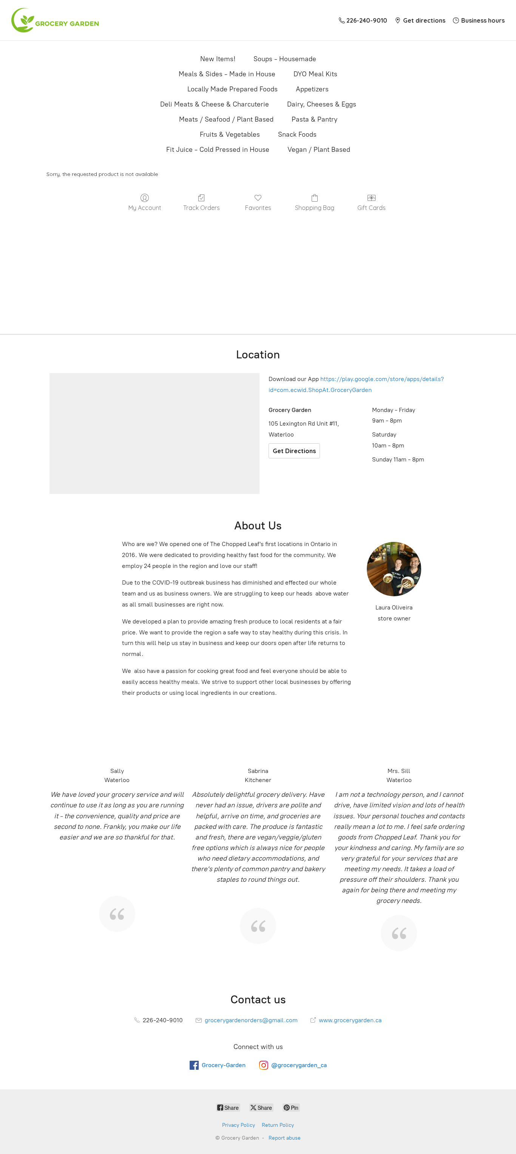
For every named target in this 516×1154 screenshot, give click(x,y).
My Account (144, 207)
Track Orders (201, 207)
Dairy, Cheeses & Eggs (321, 104)
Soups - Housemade (284, 59)
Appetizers (312, 89)
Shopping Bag (314, 207)
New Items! (217, 59)
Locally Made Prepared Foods (232, 89)
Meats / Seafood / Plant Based (226, 119)
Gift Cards (371, 207)
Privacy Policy (238, 1125)
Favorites (258, 207)
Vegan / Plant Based (318, 149)
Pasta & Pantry (314, 119)
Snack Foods (297, 134)
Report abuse (285, 1138)
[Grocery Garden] (55, 20)
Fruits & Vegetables (230, 134)
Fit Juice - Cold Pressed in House (217, 149)
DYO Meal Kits (315, 74)
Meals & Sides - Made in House (227, 74)
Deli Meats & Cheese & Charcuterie (214, 104)
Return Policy (278, 1125)
